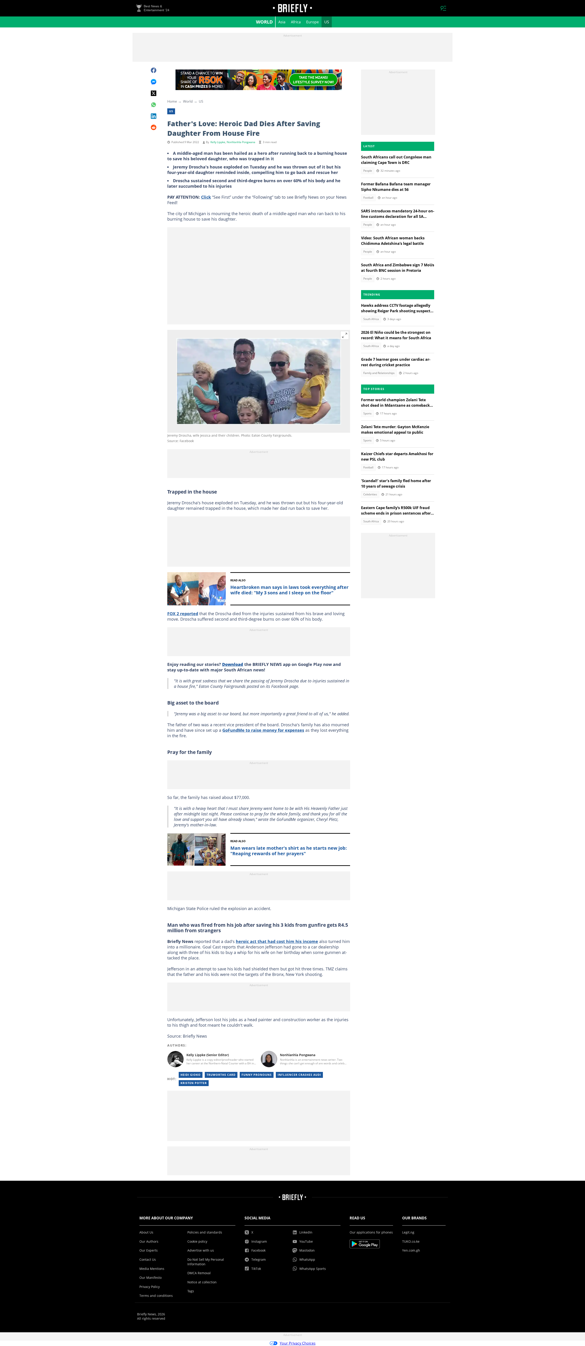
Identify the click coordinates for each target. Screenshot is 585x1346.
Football (368, 198)
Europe (312, 21)
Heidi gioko (191, 1075)
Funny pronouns (257, 1075)
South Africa (371, 319)
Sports (367, 413)
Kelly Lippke (217, 142)
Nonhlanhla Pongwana (241, 142)
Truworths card (221, 1075)
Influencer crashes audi (299, 1075)
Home (172, 101)
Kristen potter (194, 1083)
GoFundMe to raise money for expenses (263, 730)
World (264, 22)
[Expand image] (344, 335)
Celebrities (370, 494)
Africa (296, 21)
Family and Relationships (379, 373)
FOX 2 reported (182, 613)
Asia (281, 21)
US (326, 21)
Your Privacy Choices (298, 1343)
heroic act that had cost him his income (277, 941)
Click (206, 197)
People (367, 171)
